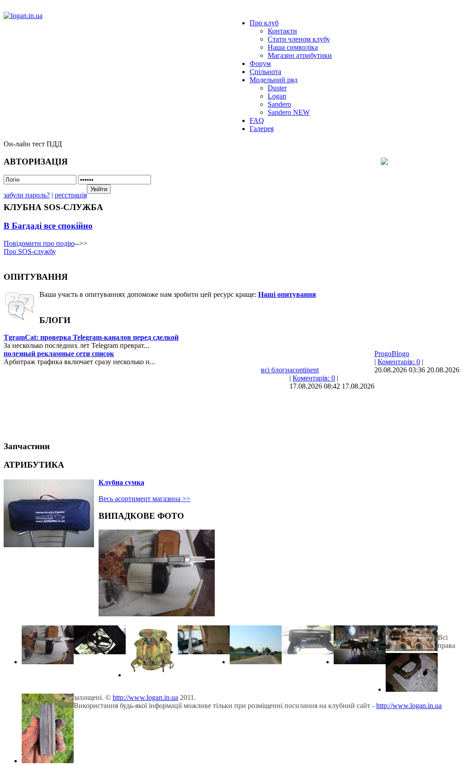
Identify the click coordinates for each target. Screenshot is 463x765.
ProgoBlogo (391, 353)
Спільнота (265, 71)
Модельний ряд (274, 80)
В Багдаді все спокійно (48, 225)
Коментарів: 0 (399, 362)
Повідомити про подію (39, 243)
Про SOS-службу (30, 251)
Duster (277, 88)
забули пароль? (27, 195)
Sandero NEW (289, 112)
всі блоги (275, 370)
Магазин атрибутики (300, 55)
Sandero (279, 104)
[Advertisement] (168, 410)
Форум (260, 63)
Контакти (282, 31)
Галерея (262, 128)
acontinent (304, 370)
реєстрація (71, 195)
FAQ (257, 120)
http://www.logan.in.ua (145, 697)
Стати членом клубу (299, 39)
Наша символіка (293, 47)
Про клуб (264, 23)
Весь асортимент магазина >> (144, 498)
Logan (277, 96)
